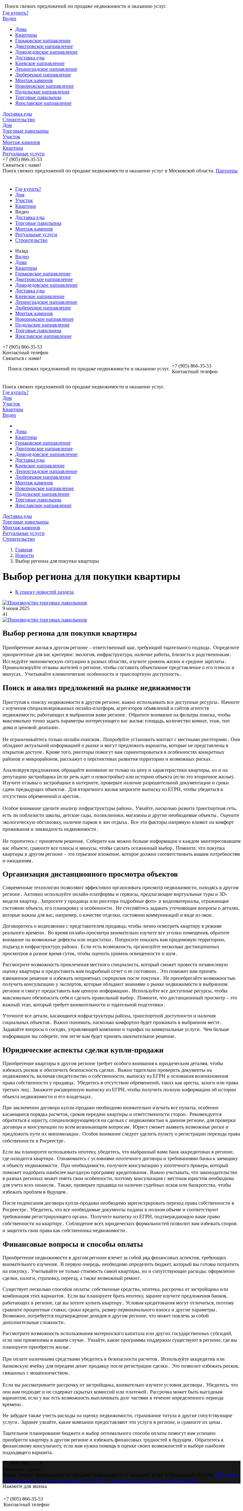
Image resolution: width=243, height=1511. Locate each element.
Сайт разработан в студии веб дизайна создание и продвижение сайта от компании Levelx (100, 1480)
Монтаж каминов (34, 80)
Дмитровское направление (44, 46)
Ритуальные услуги (24, 153)
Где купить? (15, 12)
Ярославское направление (43, 103)
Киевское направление (40, 63)
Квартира (13, 148)
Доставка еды (30, 57)
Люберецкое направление (43, 74)
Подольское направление (42, 91)
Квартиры (26, 35)
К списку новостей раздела (44, 592)
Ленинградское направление (46, 69)
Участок (11, 136)
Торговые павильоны (38, 97)
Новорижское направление (44, 86)
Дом (7, 125)
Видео (9, 18)
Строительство (19, 119)
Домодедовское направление (46, 52)
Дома (21, 29)
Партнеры (227, 170)
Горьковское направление (43, 40)
